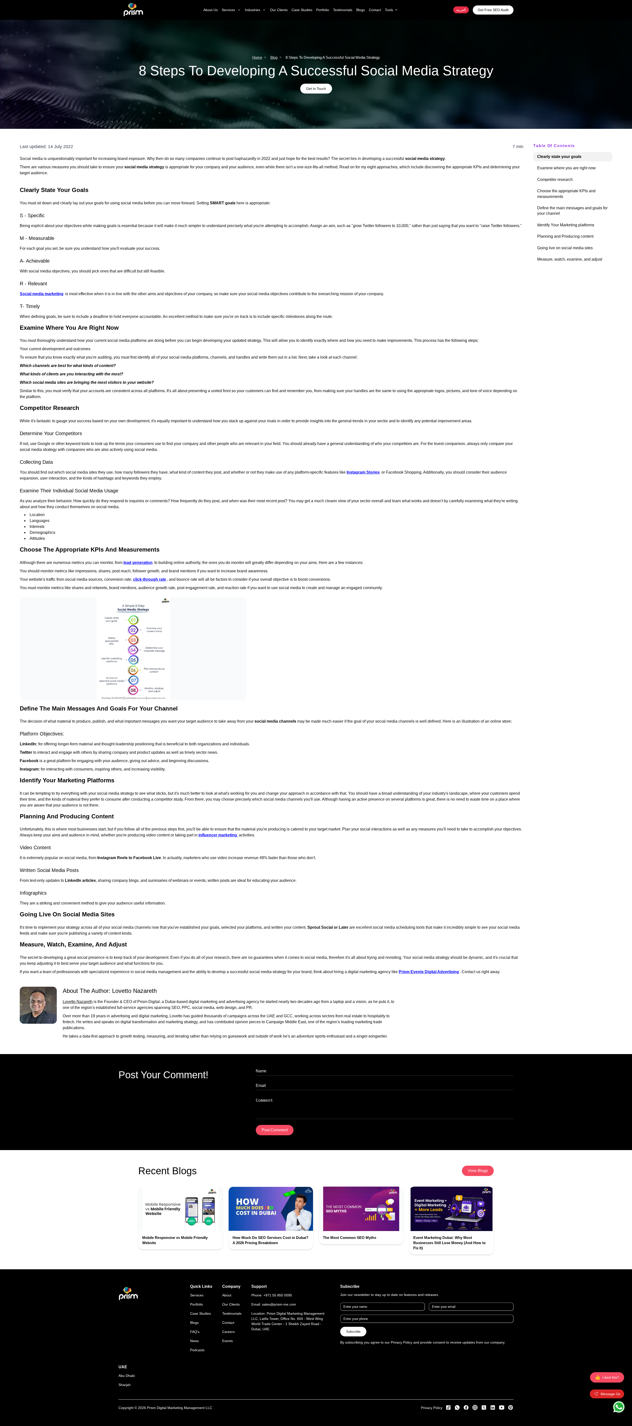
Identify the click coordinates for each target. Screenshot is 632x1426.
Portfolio (196, 1304)
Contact (228, 1323)
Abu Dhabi (126, 1376)
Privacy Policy (431, 1408)
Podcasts (197, 1350)
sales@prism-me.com (279, 1304)
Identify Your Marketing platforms (565, 225)
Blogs (194, 1323)
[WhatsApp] (619, 1407)
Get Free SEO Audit (493, 10)
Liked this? (607, 1377)
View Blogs (478, 1171)
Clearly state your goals (559, 156)
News (194, 1341)
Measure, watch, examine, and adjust (569, 259)
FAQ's (194, 1332)
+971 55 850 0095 (277, 1295)
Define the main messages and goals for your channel (572, 210)
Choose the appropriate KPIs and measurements (566, 193)
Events (227, 1341)
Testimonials (231, 1313)
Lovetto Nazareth (134, 990)
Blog (273, 57)
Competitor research (555, 179)
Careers (228, 1332)
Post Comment (275, 1130)
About (226, 1295)
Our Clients (231, 1304)
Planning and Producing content (565, 236)
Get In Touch (316, 89)
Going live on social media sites (565, 248)
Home (257, 57)
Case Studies (200, 1313)
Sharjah (124, 1385)
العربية (461, 10)
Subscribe (353, 1331)
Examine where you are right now (566, 168)
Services (196, 1295)
